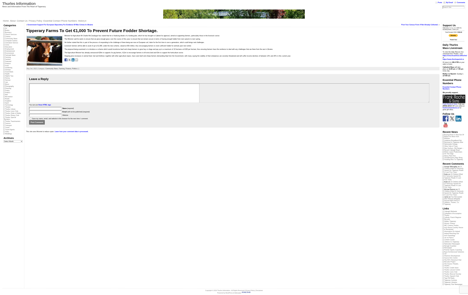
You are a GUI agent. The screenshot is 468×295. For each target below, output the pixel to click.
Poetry (7, 90)
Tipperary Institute (450, 280)
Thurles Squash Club (451, 276)
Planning (8, 88)
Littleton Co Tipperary (451, 242)
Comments (461, 2)
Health (7, 74)
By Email (449, 2)
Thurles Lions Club (11, 111)
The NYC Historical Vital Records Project (452, 261)
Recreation (9, 97)
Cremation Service (11, 43)
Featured (8, 61)
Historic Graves (449, 223)
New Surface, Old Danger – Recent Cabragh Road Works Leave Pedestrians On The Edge (453, 151)
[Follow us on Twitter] (452, 118)
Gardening (8, 68)
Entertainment (10, 51)
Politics (7, 92)
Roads (7, 99)
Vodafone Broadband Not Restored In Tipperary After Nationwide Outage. (453, 142)
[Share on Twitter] (69, 59)
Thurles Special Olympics (10, 118)
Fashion (8, 59)
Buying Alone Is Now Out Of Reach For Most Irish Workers (454, 136)
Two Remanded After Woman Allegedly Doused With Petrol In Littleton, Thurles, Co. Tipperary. (453, 200)
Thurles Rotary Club (12, 115)
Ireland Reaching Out (451, 233)
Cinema (7, 36)
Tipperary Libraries (450, 282)
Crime (7, 45)
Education (8, 47)
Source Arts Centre (451, 258)
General (7, 70)
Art (6, 28)
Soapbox (8, 101)
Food (7, 65)
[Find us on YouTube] (445, 125)
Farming (8, 57)
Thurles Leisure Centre (452, 270)
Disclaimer (259, 290)
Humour (7, 80)
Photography (9, 86)
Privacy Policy (250, 290)
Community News (11, 39)
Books (7, 30)
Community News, (52, 69)
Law (6, 82)
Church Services (11, 34)
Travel (7, 127)
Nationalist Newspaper (452, 244)
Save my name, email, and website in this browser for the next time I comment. (60, 119)
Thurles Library (10, 109)
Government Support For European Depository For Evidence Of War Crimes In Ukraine (60, 25)
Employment (9, 49)
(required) (68, 108)
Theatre (7, 107)
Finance (8, 63)
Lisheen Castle (449, 240)
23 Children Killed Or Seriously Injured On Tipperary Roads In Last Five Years (453, 169)
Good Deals (9, 72)
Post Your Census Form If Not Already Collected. (419, 25)
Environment (9, 53)
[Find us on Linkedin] (458, 118)
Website (65, 115)
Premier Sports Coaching (453, 250)
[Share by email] (76, 59)
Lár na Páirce (448, 238)
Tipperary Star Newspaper (453, 284)
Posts (440, 2)
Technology (9, 105)
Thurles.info (452, 28)
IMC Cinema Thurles (451, 225)
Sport (7, 103)
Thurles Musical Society (452, 274)
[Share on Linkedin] (73, 59)
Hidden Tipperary (450, 221)
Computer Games (11, 41)
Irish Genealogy (449, 235)
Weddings (8, 134)
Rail (6, 94)
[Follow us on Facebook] (445, 118)
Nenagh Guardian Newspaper (450, 247)
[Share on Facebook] (65, 59)
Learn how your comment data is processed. (71, 131)
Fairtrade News (10, 55)
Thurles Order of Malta (13, 113)
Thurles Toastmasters (12, 121)
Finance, (69, 69)
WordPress (229, 293)
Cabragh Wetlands (450, 211)
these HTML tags (44, 105)
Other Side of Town (451, 146)
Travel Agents (10, 129)
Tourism (8, 123)
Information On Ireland (452, 231)
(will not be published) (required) (76, 112)
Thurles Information (19, 3)
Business (8, 32)
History (7, 78)
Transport (8, 125)
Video (7, 132)
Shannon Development (452, 256)
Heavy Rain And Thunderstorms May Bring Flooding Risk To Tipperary (453, 157)
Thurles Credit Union (451, 268)
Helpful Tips (9, 76)
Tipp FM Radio (449, 278)
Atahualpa (237, 293)
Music (7, 84)
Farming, (62, 69)
